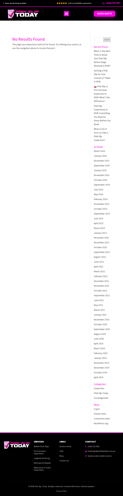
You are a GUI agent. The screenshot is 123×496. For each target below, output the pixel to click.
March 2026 (99, 151)
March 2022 (99, 271)
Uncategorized (101, 398)
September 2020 (102, 329)
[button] (66, 13)
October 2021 (100, 290)
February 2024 (101, 199)
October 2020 (100, 324)
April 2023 (98, 223)
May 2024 (98, 194)
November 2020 (101, 319)
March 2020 (99, 348)
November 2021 (101, 285)
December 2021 (101, 281)
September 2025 (102, 165)
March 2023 (99, 228)
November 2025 (101, 160)
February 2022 (101, 276)
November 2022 (101, 242)
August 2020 (100, 334)
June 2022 (99, 261)
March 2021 (99, 310)
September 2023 (102, 213)
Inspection (99, 388)
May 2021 (98, 305)
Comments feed (102, 418)
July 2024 (98, 189)
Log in (97, 409)
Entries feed (100, 413)
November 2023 (101, 204)
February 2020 (101, 353)
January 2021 (100, 314)
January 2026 (100, 156)
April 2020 (98, 343)
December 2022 (101, 237)
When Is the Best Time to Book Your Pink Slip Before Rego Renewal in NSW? (102, 58)
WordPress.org (101, 423)
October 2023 (100, 208)
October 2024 (100, 180)
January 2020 (100, 358)
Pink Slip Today (101, 393)
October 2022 (100, 247)
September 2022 (102, 252)
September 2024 (102, 184)
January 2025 (100, 170)
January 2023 (100, 233)
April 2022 (98, 266)
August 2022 (100, 257)
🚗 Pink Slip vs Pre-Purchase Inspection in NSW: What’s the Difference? (102, 94)
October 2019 (100, 372)
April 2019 (98, 377)
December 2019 (101, 363)
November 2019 (101, 367)
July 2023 (98, 218)
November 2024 (101, 175)
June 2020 (99, 338)
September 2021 (102, 295)
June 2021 (99, 300)
